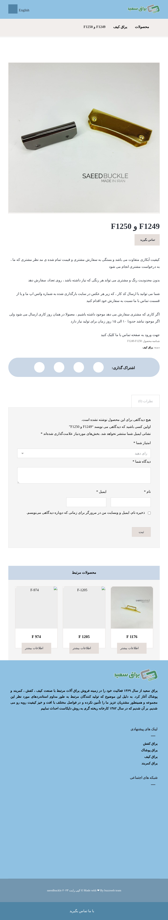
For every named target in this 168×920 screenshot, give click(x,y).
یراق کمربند (150, 763)
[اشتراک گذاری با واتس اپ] (79, 367)
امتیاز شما (141, 443)
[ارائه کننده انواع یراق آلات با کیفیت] (143, 9)
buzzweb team (112, 890)
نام (147, 491)
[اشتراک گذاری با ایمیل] (39, 367)
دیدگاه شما (141, 461)
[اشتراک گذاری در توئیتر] (98, 367)
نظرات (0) (145, 401)
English (24, 10)
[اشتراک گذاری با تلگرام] (59, 367)
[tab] (145, 401)
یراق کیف (148, 347)
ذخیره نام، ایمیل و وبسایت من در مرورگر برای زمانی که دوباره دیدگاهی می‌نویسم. (85, 512)
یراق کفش (150, 743)
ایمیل (101, 491)
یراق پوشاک (149, 750)
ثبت (141, 532)
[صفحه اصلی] (158, 27)
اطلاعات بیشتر (129, 648)
